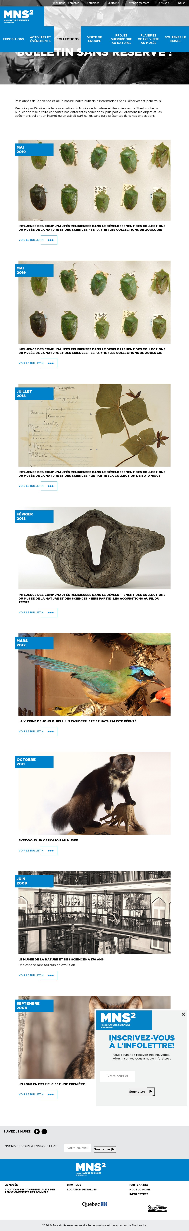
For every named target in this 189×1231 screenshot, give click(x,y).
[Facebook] (37, 1131)
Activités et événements (40, 39)
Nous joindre (139, 1189)
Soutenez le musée (175, 39)
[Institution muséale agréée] (31, 1208)
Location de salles (82, 1189)
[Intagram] (44, 1131)
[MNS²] (22, 16)
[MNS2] (94, 1169)
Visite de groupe (94, 39)
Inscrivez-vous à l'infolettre (30, 1146)
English (180, 3)
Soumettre (137, 1091)
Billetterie (113, 3)
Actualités (93, 3)
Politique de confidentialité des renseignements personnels (30, 1191)
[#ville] (157, 1208)
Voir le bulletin (31, 240)
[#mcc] (94, 1208)
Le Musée (163, 3)
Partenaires (138, 1185)
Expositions (13, 39)
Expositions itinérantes (65, 3)
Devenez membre (137, 3)
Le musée (11, 1185)
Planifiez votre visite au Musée (148, 39)
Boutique (74, 1185)
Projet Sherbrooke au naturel (121, 39)
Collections (67, 39)
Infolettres (138, 1194)
